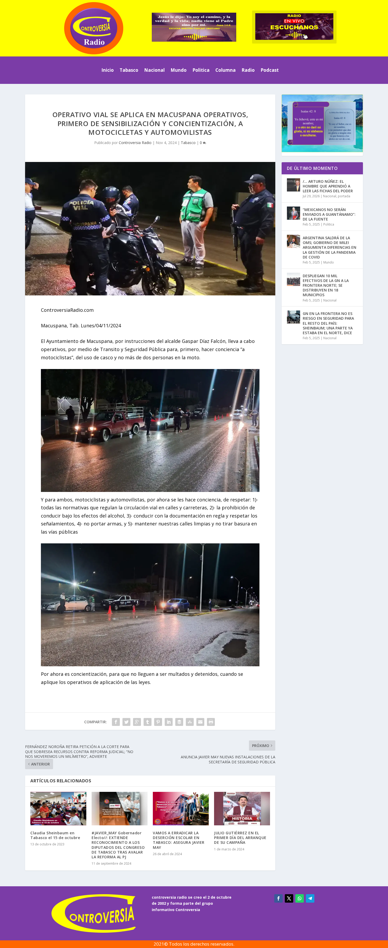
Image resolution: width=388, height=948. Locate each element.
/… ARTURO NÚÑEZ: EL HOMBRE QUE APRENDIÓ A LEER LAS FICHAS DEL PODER (328, 186)
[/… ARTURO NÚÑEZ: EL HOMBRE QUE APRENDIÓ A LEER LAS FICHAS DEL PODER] (293, 184)
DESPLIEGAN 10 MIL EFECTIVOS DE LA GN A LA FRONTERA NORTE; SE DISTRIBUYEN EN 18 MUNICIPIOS (326, 285)
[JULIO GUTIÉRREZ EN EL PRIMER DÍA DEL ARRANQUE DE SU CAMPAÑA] (242, 808)
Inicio (107, 70)
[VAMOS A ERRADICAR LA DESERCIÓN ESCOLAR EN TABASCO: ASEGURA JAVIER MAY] (181, 808)
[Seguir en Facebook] (278, 898)
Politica (201, 70)
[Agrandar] (252, 376)
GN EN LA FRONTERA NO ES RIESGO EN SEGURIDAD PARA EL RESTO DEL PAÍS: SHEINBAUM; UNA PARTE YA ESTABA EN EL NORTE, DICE (328, 323)
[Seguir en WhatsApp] (299, 898)
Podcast (270, 70)
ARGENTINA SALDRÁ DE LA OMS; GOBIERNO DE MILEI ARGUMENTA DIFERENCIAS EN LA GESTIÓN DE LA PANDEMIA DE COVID (329, 247)
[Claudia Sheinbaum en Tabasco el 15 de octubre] (58, 808)
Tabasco (129, 70)
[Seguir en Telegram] (310, 898)
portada (344, 196)
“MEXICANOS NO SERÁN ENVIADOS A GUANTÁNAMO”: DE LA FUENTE (329, 214)
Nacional (154, 70)
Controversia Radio (135, 142)
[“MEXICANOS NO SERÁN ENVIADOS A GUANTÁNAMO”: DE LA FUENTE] (293, 213)
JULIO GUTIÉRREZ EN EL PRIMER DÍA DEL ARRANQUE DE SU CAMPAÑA (240, 837)
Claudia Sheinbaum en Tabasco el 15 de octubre (55, 835)
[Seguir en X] (289, 898)
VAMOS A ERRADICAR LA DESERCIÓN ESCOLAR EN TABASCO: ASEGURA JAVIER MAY (179, 840)
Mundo (179, 70)
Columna (225, 70)
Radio (248, 70)
